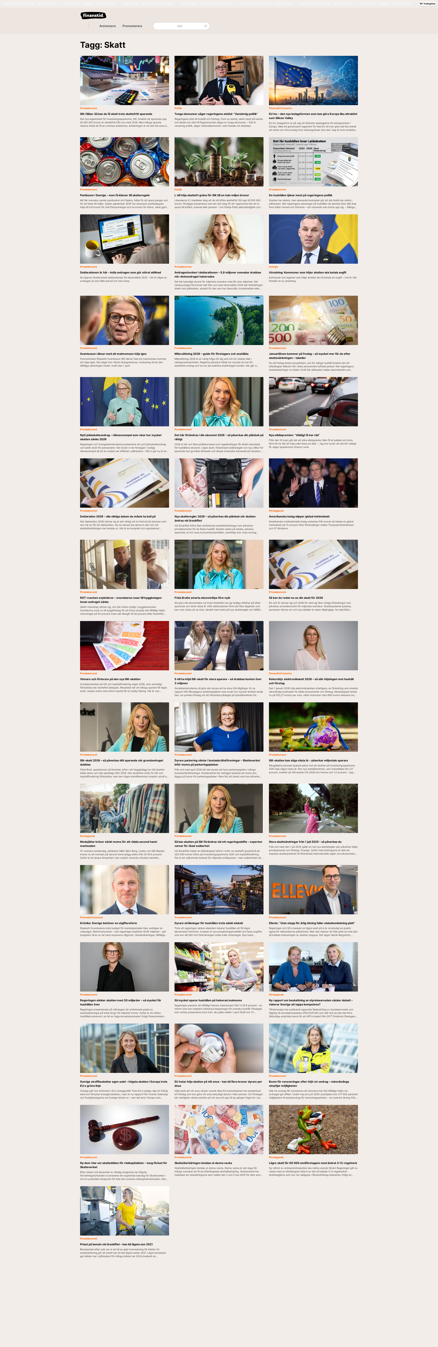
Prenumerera (251, 682)
